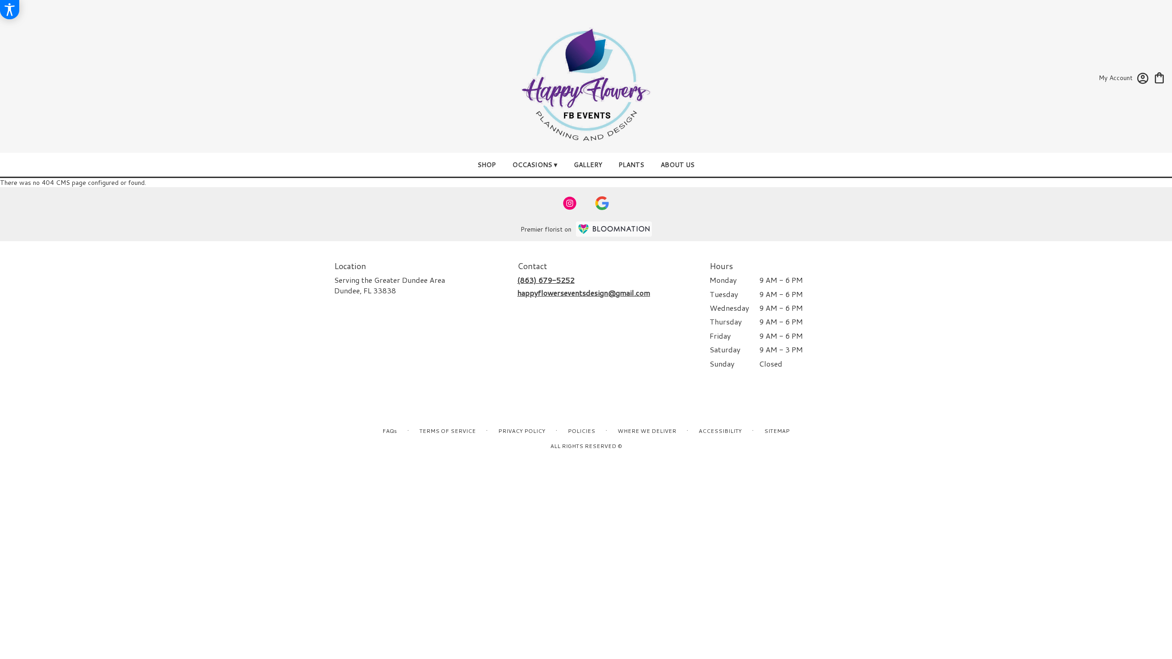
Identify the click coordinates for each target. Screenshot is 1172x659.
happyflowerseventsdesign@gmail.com (583, 292)
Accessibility (720, 431)
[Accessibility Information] (9, 9)
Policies (581, 431)
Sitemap (777, 431)
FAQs (389, 431)
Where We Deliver (647, 431)
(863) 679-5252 (546, 280)
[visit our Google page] (602, 203)
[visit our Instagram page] (570, 203)
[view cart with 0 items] (1159, 77)
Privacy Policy (521, 431)
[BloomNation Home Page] (614, 229)
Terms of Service (447, 431)
